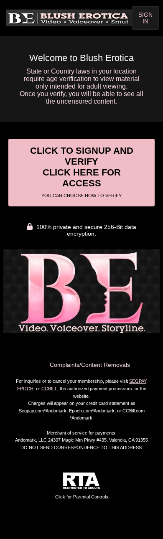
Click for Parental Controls (81, 496)
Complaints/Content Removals (90, 364)
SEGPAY (137, 381)
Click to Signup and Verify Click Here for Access (81, 171)
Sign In (145, 18)
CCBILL (49, 388)
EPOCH (25, 388)
